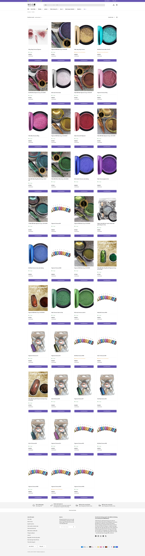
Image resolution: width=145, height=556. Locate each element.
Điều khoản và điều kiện (32, 530)
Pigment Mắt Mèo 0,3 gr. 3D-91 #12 (82, 268)
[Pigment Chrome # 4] (61, 429)
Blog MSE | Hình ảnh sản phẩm (33, 537)
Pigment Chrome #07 (56, 486)
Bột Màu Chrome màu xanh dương (36, 268)
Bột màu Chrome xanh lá (79, 312)
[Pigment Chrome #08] (38, 472)
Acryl (61, 9)
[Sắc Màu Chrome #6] (107, 384)
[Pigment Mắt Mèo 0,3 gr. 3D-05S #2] (38, 298)
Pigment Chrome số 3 (33, 355)
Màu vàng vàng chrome (79, 49)
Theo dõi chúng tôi (31, 542)
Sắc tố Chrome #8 (55, 398)
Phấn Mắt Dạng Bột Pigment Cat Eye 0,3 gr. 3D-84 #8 (37, 399)
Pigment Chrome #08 (33, 486)
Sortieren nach (30, 17)
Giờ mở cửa (30, 521)
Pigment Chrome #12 (79, 443)
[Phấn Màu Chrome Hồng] (38, 121)
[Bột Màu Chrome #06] (84, 341)
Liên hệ (28, 535)
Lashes (45, 9)
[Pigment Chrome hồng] (107, 78)
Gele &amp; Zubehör (69, 9)
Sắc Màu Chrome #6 (102, 398)
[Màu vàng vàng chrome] (84, 35)
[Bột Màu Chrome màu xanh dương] (38, 253)
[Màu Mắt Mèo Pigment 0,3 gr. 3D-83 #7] (84, 78)
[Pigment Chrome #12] (84, 429)
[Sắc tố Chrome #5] (38, 429)
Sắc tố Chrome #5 (32, 443)
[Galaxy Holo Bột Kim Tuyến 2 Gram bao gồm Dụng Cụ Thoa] (107, 209)
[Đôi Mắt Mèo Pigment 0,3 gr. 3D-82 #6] (38, 78)
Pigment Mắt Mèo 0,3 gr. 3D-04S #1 (59, 135)
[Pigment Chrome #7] (84, 384)
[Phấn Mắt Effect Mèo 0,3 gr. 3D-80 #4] (61, 164)
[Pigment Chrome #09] (61, 253)
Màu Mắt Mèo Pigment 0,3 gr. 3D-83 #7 (83, 92)
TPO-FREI (29, 519)
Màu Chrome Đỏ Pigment (80, 135)
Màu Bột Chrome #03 (102, 312)
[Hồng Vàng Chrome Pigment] (38, 35)
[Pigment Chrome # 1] (61, 341)
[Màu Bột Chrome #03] (107, 298)
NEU (28, 9)
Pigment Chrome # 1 (56, 355)
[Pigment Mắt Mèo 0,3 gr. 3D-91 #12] (84, 253)
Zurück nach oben (72, 510)
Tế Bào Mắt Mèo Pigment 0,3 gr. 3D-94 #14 (37, 223)
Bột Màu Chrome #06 (79, 355)
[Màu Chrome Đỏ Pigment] (84, 121)
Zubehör (79, 9)
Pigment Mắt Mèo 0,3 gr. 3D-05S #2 (36, 312)
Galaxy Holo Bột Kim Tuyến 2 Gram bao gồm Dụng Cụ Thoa (105, 224)
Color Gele (33, 9)
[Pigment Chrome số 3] (38, 341)
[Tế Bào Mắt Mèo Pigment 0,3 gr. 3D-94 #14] (38, 209)
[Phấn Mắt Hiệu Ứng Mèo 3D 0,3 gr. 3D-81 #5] (38, 164)
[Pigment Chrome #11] (61, 209)
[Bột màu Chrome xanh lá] (84, 298)
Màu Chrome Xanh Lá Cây (57, 312)
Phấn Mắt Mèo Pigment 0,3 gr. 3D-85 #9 (106, 135)
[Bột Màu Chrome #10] (107, 429)
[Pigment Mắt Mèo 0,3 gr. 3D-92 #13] (84, 209)
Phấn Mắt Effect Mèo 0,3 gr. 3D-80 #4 (59, 179)
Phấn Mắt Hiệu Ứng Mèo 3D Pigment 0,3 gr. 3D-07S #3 (106, 268)
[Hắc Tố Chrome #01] (107, 341)
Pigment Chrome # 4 (56, 443)
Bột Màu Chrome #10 (102, 443)
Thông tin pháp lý (31, 533)
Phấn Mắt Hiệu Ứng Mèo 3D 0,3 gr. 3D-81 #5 (37, 179)
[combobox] (74, 5)
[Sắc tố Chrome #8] (61, 384)
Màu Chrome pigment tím (103, 179)
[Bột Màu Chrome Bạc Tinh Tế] (107, 35)
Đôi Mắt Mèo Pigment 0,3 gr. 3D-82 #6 (37, 92)
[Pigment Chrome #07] (61, 472)
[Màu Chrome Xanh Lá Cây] (61, 298)
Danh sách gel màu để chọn (33, 539)
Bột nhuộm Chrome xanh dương (81, 179)
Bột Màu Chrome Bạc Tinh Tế (103, 49)
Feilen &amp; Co (53, 9)
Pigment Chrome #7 (78, 398)
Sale (85, 9)
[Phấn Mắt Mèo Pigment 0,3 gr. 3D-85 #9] (107, 121)
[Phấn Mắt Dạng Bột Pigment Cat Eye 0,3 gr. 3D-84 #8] (38, 384)
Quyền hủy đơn (30, 523)
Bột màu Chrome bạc (56, 92)
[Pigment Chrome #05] (84, 472)
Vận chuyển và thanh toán (32, 526)
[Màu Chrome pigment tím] (107, 164)
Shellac (39, 9)
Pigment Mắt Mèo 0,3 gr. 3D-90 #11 (59, 49)
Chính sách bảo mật (31, 528)
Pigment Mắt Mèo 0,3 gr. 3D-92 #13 (82, 223)
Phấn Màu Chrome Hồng (33, 135)
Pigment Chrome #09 (56, 268)
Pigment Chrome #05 (79, 486)
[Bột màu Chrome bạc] (61, 78)
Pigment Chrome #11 (56, 223)
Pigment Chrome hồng (102, 92)
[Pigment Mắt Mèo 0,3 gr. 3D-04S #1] (61, 121)
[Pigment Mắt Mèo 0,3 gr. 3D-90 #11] (61, 35)
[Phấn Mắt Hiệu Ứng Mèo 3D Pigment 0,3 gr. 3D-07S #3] (107, 253)
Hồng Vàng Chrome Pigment (34, 49)
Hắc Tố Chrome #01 (101, 355)
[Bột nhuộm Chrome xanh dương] (84, 164)
